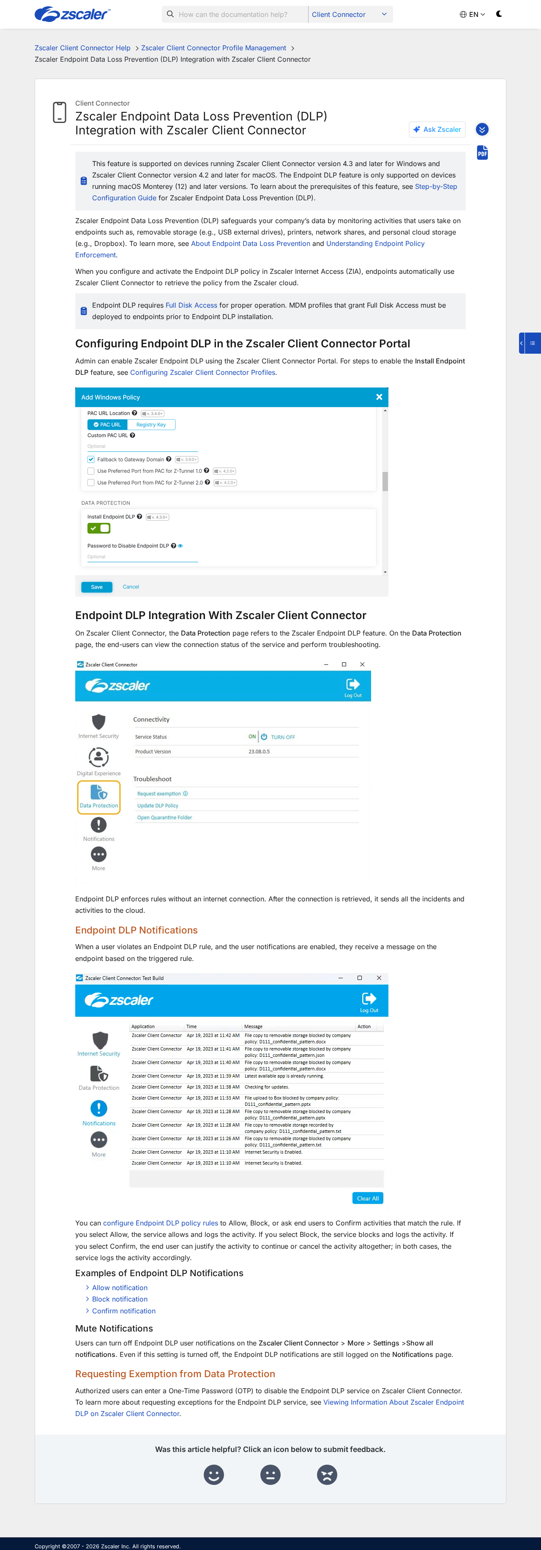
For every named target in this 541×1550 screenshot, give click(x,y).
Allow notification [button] (120, 1287)
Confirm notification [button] (124, 1311)
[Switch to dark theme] (499, 15)
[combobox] (235, 14)
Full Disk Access (191, 305)
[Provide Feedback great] (214, 1475)
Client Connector (339, 14)
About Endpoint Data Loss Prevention (250, 243)
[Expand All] (482, 129)
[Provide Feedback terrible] (327, 1475)
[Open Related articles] (530, 343)
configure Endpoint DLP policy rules (160, 1223)
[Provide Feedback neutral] (270, 1475)
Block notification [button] (120, 1299)
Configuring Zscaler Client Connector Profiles (202, 372)
